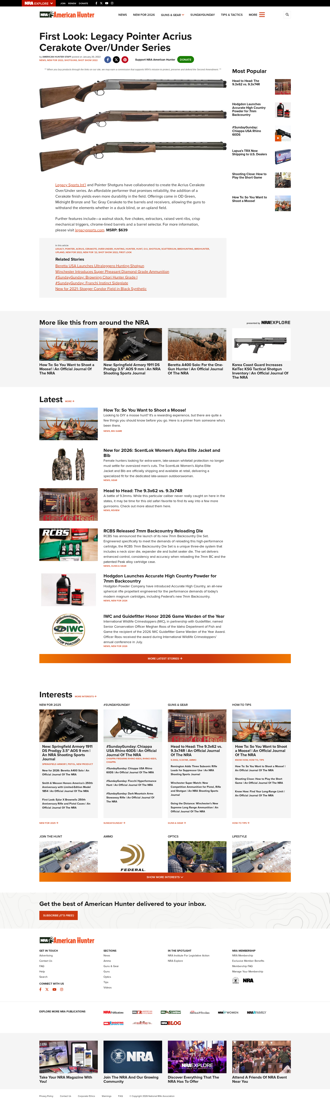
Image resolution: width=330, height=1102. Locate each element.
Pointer (70, 248)
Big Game (116, 431)
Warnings (107, 1096)
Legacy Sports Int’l (70, 185)
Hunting (119, 248)
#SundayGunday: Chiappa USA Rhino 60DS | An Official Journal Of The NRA (131, 750)
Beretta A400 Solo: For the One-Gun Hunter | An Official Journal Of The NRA (195, 369)
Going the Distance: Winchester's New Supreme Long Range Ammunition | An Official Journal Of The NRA (194, 807)
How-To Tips (241, 705)
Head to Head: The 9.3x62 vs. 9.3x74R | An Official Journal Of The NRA (196, 750)
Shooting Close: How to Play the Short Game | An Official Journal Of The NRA (259, 781)
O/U (146, 248)
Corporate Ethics (86, 1096)
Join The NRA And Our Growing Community (131, 1079)
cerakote (91, 248)
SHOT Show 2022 (88, 60)
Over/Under (105, 248)
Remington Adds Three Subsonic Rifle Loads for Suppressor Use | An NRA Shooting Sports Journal (194, 770)
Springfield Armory (54, 764)
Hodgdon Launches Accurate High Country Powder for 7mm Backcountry (160, 578)
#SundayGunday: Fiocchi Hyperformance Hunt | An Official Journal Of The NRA (131, 783)
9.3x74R (183, 759)
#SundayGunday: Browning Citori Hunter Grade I (96, 277)
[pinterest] (125, 57)
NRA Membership (242, 955)
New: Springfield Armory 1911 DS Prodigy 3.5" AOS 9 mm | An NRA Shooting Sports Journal (132, 369)
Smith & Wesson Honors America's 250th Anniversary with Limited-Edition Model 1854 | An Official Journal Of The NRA (67, 787)
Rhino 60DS (149, 758)
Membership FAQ (242, 966)
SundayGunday (202, 15)
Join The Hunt (50, 836)
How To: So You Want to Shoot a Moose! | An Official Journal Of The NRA (66, 369)
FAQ (41, 966)
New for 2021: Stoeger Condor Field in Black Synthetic (101, 288)
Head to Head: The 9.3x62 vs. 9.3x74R (143, 490)
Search (43, 977)
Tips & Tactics (232, 15)
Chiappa (111, 762)
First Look (125, 252)
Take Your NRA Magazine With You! (65, 1079)
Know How (241, 759)
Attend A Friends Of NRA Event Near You (259, 1079)
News (122, 15)
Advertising (46, 955)
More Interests (84, 696)
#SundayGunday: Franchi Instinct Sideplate (91, 283)
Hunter (130, 248)
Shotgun (154, 248)
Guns (107, 971)
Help (42, 971)
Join (63, 3)
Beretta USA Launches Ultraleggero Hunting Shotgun (99, 265)
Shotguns (70, 60)
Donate (83, 3)
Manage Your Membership (247, 971)
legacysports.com (89, 230)
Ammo (192, 759)
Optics (173, 836)
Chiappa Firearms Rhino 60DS (124, 758)
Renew (72, 3)
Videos (108, 987)
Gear (114, 480)
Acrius (80, 248)
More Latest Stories (180, 658)
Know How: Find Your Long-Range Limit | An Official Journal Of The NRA (260, 793)
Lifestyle (239, 836)
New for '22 (90, 252)
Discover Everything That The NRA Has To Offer (193, 1079)
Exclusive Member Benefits (248, 961)
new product (84, 764)
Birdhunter (201, 248)
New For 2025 (50, 705)
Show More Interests (186, 877)
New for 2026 (144, 15)
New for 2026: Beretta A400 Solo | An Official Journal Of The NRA (65, 772)
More (68, 401)
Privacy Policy (46, 1096)
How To (253, 759)
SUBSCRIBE (58, 915)
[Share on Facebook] (108, 57)
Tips (261, 759)
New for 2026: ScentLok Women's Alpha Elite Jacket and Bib (162, 452)
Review (115, 510)
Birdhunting (185, 248)
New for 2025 (47, 823)
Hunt (139, 248)
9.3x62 (174, 759)
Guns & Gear (171, 15)
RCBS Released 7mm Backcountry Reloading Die (153, 530)
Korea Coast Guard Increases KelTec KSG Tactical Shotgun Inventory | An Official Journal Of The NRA (260, 371)
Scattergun (168, 248)
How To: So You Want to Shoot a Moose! (145, 410)
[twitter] (116, 57)
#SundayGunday (117, 705)
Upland (60, 252)
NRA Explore (175, 961)
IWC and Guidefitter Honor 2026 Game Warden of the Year (164, 616)
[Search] (287, 14)
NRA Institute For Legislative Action (188, 955)
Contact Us (45, 961)
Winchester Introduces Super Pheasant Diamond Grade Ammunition (112, 271)
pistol (71, 764)
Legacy (59, 248)
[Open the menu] (262, 14)
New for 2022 (55, 60)
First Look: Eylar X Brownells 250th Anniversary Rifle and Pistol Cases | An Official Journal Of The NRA (66, 803)
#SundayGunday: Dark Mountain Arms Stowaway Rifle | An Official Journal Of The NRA (130, 797)
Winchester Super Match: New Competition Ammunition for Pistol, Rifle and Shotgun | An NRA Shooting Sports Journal (196, 789)
